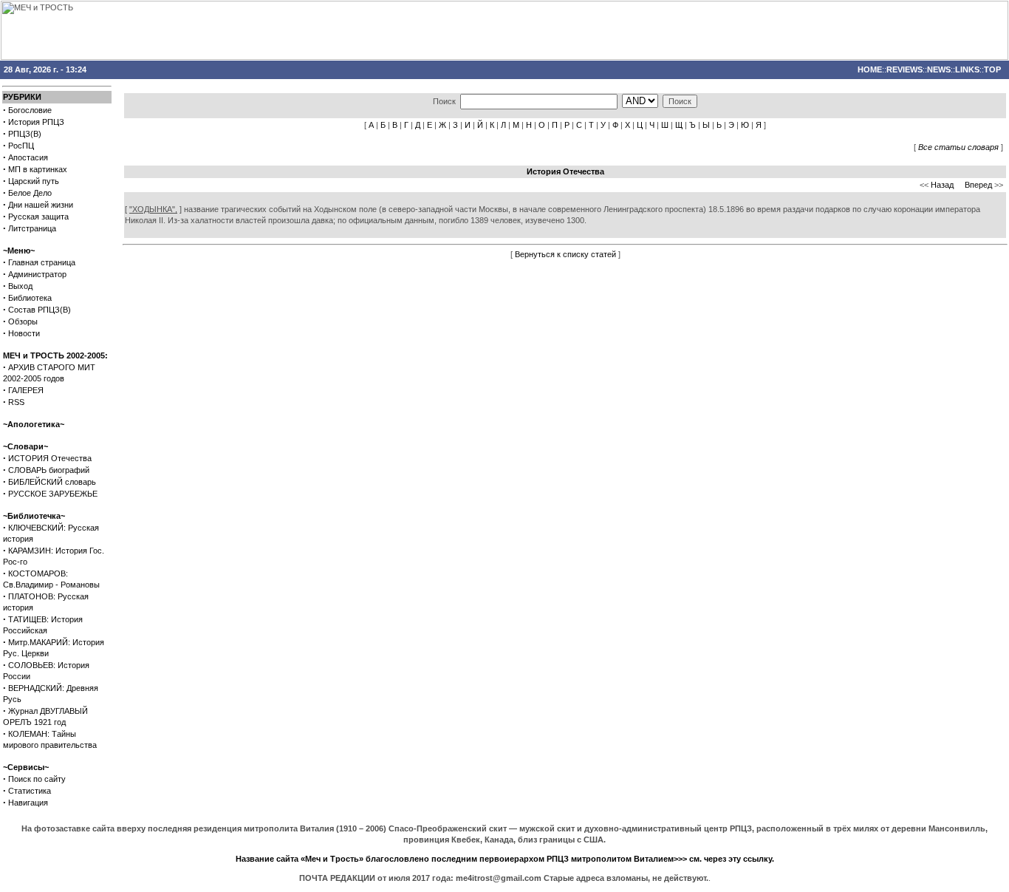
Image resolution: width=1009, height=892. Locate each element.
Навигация (28, 802)
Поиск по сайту (37, 778)
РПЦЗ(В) (24, 133)
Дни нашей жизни (40, 204)
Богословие (30, 110)
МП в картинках (37, 169)
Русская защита (38, 216)
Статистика (29, 790)
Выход (20, 286)
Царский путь (33, 181)
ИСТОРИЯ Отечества (50, 458)
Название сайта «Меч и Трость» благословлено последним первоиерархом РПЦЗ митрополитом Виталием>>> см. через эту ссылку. (505, 858)
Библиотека (30, 297)
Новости (24, 333)
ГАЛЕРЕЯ (26, 390)
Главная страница (41, 262)
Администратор (37, 274)
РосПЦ (21, 145)
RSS (16, 402)
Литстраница (32, 228)
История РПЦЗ (36, 122)
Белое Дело (30, 192)
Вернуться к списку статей (565, 254)
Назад (942, 184)
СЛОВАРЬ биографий (48, 470)
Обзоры (23, 321)
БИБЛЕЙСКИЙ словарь (52, 481)
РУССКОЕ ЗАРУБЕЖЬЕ (53, 493)
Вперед (978, 184)
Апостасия (28, 157)
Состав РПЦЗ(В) (39, 309)
